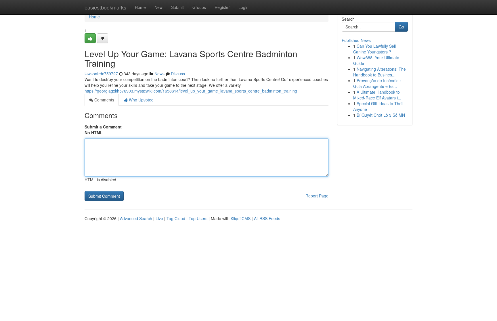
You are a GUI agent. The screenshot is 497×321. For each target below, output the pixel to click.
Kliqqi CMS (241, 218)
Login (243, 7)
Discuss (178, 73)
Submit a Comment (103, 127)
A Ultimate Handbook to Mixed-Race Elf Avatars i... (377, 95)
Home (140, 7)
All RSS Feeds (267, 218)
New (158, 7)
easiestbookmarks (105, 7)
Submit (177, 7)
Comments (103, 100)
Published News (356, 40)
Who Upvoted (141, 100)
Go (401, 27)
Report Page (316, 196)
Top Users (198, 218)
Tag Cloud (176, 218)
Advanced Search (136, 218)
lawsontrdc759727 (101, 73)
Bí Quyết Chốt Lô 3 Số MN (381, 115)
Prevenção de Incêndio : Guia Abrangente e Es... (377, 83)
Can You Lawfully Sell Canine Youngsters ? (374, 49)
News (159, 73)
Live (159, 218)
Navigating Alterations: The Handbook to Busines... (379, 72)
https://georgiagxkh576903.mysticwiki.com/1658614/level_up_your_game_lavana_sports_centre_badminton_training (191, 91)
